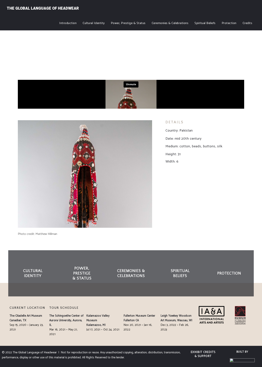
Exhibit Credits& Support (203, 354)
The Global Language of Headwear (43, 8)
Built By (242, 352)
